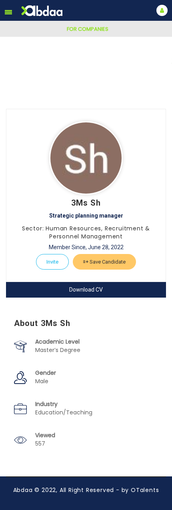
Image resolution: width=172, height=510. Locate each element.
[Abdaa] (42, 11)
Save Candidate (107, 262)
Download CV (86, 289)
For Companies (87, 29)
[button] (8, 12)
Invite (52, 262)
